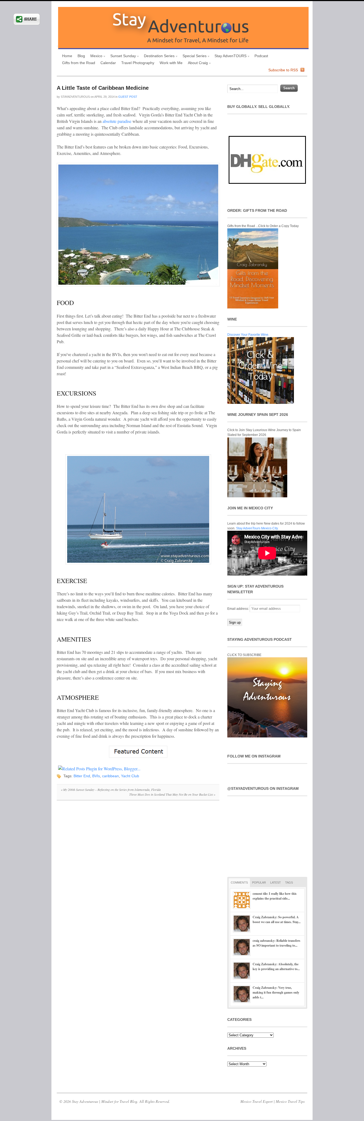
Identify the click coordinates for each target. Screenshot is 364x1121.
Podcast (261, 56)
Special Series (193, 56)
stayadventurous (75, 96)
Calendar (108, 63)
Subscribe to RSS (283, 70)
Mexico (95, 56)
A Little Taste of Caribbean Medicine (103, 88)
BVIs (96, 776)
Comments (239, 882)
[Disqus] (138, 878)
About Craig (196, 63)
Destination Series (158, 56)
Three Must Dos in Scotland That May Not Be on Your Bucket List (172, 794)
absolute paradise (117, 121)
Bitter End (82, 776)
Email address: (238, 609)
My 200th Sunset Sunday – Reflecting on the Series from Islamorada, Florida (111, 789)
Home (67, 56)
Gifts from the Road (78, 63)
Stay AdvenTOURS (229, 56)
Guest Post (127, 96)
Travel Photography (137, 63)
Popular (259, 882)
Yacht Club (130, 776)
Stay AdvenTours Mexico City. (257, 528)
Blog (81, 56)
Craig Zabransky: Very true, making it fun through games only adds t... (276, 992)
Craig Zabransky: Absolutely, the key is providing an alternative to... (276, 966)
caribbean (110, 776)
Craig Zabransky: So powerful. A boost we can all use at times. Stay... (277, 919)
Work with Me (171, 63)
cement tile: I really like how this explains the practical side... (275, 896)
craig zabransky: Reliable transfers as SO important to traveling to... (276, 943)
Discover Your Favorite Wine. (248, 335)
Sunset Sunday (122, 56)
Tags (289, 882)
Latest (275, 882)
